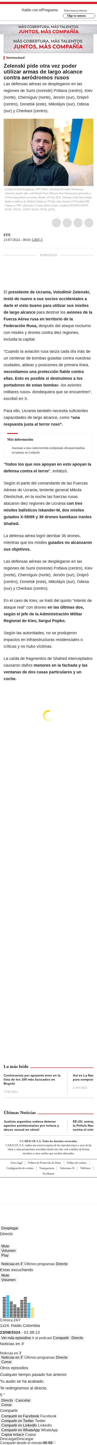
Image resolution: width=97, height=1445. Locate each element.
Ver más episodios (16, 1338)
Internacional (15, 57)
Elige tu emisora (76, 15)
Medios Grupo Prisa (48, 1198)
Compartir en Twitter (17, 1421)
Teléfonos (85, 1168)
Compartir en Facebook (20, 1416)
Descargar (8, 1439)
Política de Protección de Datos (44, 1162)
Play (5, 1255)
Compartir (61, 1338)
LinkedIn (78, 222)
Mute (5, 1246)
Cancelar (23, 1400)
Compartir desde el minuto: (26, 1443)
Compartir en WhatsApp (20, 1430)
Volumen (8, 1251)
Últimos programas (39, 1264)
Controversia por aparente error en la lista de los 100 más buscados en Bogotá (32, 1079)
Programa (50, 10)
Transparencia (46, 1168)
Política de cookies (77, 1162)
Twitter (67, 222)
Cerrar (6, 1362)
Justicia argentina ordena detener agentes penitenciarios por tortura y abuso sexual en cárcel (31, 1125)
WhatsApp (88, 222)
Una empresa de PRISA (48, 1187)
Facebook (56, 222)
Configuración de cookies (20, 1168)
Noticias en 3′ (12, 1264)
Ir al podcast (42, 1338)
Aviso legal (16, 1162)
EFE (7, 235)
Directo (61, 1264)
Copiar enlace (12, 1434)
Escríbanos (48, 1173)
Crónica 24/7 (10, 1320)
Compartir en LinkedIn (19, 1425)
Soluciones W (67, 1168)
